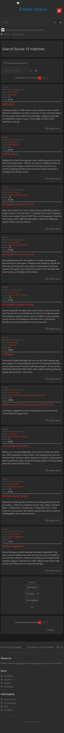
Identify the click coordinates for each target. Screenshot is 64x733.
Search (30, 70)
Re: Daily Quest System (15, 496)
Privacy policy (10, 703)
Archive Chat (13, 192)
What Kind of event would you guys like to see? (27, 395)
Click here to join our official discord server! (25, 30)
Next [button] (47, 78)
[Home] (32, 9)
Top (61, 647)
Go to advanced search (17, 63)
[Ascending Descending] (32, 600)
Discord (7, 679)
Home (6, 34)
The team (8, 710)
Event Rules (13, 92)
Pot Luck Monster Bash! (17, 436)
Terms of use (9, 699)
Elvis (6, 87)
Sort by (32, 582)
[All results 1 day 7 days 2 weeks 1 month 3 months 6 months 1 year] (32, 587)
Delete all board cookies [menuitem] (42, 647)
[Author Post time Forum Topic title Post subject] (32, 594)
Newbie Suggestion (16, 536)
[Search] (55, 22)
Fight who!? (12, 94)
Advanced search (35, 70)
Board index (18, 34)
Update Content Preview (18, 194)
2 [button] (43, 78)
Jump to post (54, 128)
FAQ (6, 706)
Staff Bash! (12, 345)
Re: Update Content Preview (18, 204)
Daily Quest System (16, 486)
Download (8, 686)
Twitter (7, 683)
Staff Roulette (13, 144)
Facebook (8, 676)
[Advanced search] (60, 22)
